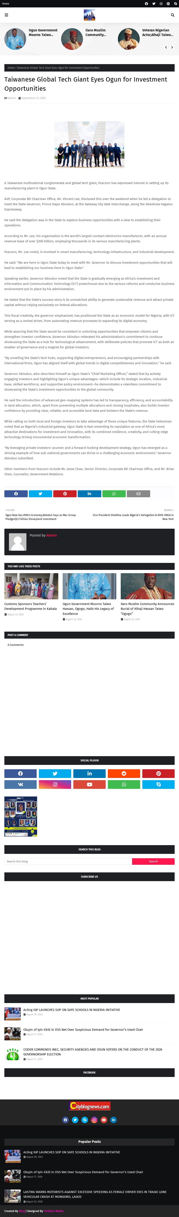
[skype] (175, 4)
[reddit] (124, 773)
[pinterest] (168, 4)
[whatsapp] (124, 784)
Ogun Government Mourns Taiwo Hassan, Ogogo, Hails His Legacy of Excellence (44, 32)
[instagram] (161, 4)
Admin (12, 98)
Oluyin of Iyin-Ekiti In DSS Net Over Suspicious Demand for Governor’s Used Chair (83, 1030)
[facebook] (146, 4)
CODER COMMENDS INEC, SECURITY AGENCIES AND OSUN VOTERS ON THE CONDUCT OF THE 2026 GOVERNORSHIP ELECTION (92, 1052)
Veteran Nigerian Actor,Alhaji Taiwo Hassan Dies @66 (156, 32)
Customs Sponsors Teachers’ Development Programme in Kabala (30, 606)
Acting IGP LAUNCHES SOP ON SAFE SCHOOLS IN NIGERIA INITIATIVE (71, 1010)
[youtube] (89, 784)
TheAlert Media (54, 1211)
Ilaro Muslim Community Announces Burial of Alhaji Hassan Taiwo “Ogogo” (102, 32)
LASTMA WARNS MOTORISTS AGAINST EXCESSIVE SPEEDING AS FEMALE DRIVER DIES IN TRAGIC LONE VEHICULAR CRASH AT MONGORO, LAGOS (95, 1194)
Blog (22, 1211)
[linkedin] (89, 773)
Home (5, 3)
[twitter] (154, 4)
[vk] (20, 784)
